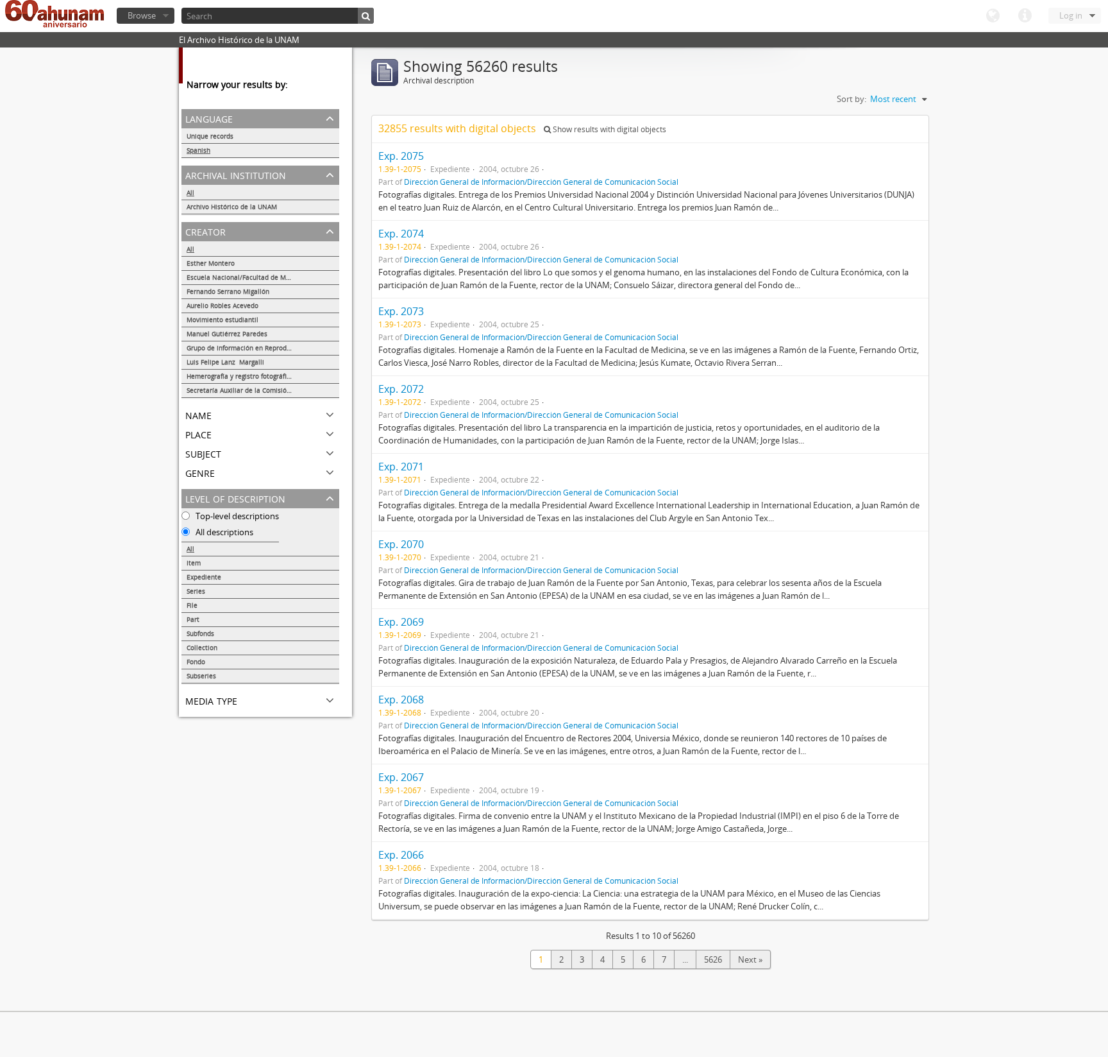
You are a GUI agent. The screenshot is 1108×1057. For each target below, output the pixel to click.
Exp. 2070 (401, 544)
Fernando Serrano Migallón (228, 291)
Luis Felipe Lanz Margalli (225, 361)
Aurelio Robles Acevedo (222, 305)
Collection (202, 647)
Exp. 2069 (401, 622)
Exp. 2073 (401, 311)
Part (193, 619)
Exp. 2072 (401, 389)
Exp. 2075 (401, 156)
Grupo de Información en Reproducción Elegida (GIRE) (263, 347)
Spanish (198, 150)
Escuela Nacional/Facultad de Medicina (247, 277)
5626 (713, 959)
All (190, 192)
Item (194, 562)
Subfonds (200, 633)
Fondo (196, 661)
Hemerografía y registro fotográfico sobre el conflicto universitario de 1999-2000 (263, 376)
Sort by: (851, 99)
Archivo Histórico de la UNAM (232, 206)
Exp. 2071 (401, 467)
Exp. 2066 (401, 855)
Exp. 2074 (401, 234)
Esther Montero (211, 263)
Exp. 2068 (401, 699)
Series (196, 591)
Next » (750, 959)
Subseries (201, 675)
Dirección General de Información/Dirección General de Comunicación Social (541, 181)
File (192, 605)
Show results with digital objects (608, 129)
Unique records (210, 136)
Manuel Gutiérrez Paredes (227, 333)
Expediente (204, 576)
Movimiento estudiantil (222, 319)
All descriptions (223, 532)
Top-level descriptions (236, 516)
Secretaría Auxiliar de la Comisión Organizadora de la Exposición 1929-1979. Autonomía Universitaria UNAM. (263, 390)
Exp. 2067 (401, 777)
